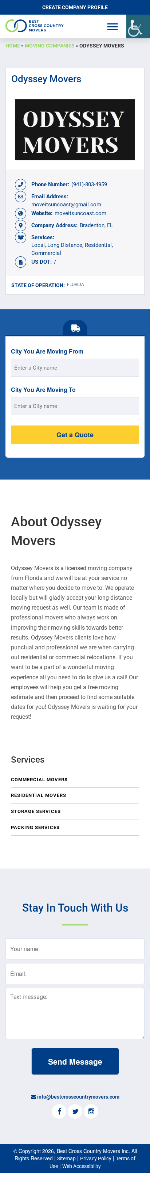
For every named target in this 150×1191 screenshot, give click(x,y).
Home (12, 46)
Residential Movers (38, 795)
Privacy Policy (95, 1158)
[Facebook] (59, 1112)
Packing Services (35, 827)
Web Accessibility (81, 1166)
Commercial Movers (39, 779)
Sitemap (66, 1158)
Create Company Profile (75, 7)
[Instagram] (91, 1112)
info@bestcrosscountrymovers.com (78, 1097)
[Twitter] (75, 1112)
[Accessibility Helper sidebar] (138, 26)
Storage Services (36, 811)
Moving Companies (50, 46)
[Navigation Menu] (112, 27)
